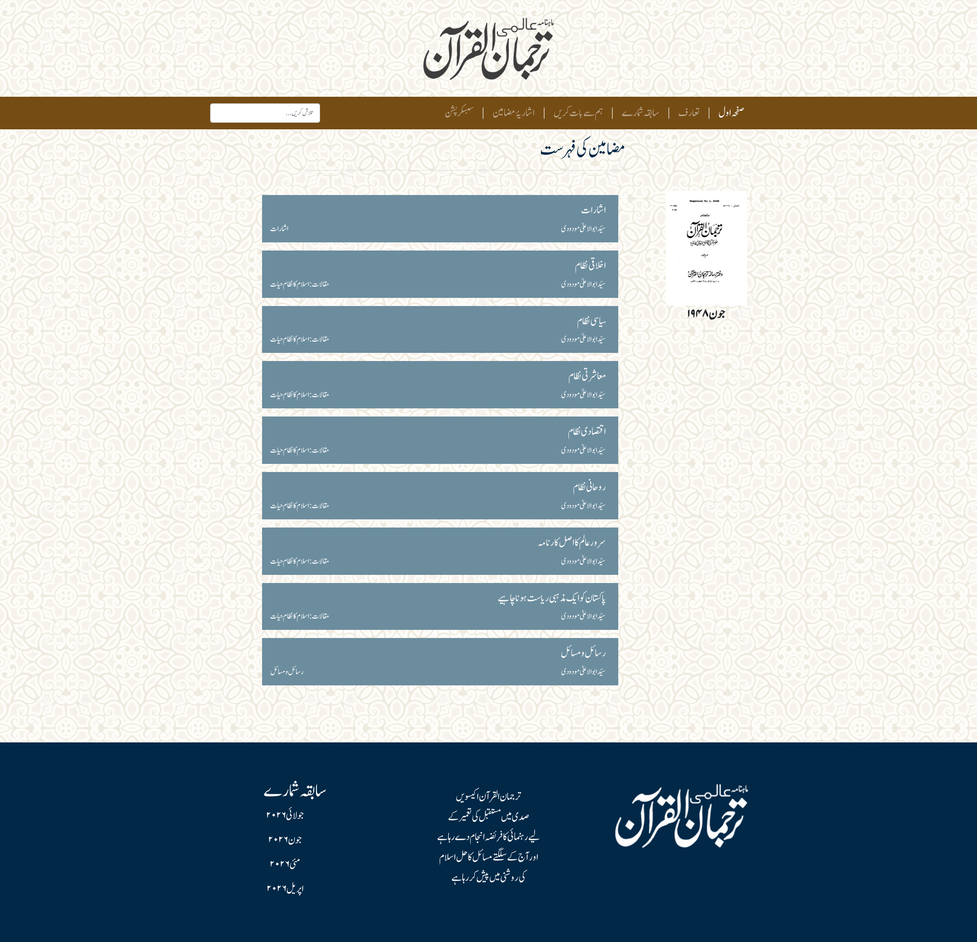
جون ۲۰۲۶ (285, 840)
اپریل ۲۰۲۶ (285, 889)
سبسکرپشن (459, 113)
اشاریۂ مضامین (514, 113)
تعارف (689, 113)
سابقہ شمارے (640, 113)
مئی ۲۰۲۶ (285, 864)
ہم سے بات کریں (578, 113)
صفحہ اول (729, 113)
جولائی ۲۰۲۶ (285, 815)
